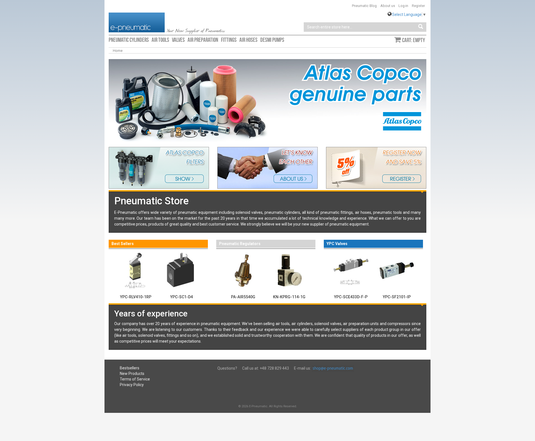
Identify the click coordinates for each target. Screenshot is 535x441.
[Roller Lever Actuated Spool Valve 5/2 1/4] (135, 270)
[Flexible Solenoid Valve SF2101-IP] (396, 270)
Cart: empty (413, 40)
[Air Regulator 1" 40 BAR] (243, 270)
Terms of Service (135, 379)
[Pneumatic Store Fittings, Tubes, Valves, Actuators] (137, 22)
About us (387, 6)
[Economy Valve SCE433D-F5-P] (350, 270)
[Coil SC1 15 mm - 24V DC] (181, 270)
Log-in (403, 6)
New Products (132, 373)
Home (118, 51)
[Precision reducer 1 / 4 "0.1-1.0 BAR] (289, 270)
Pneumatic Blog (364, 6)
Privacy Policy (132, 384)
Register (418, 6)
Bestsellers (129, 368)
